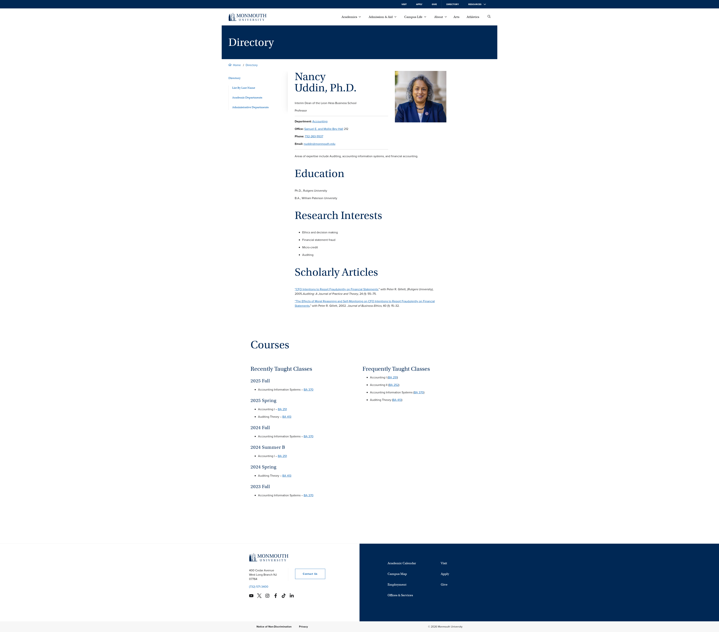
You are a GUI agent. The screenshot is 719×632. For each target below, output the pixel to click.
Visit (404, 4)
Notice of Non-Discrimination (274, 627)
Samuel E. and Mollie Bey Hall (323, 129)
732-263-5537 (314, 136)
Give (434, 4)
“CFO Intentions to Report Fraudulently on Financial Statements (336, 289)
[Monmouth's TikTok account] (283, 595)
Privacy (303, 627)
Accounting (319, 121)
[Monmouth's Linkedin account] (291, 595)
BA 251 (282, 409)
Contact (306, 574)
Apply (419, 4)
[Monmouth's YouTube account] (251, 595)
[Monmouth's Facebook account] (275, 595)
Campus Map (397, 574)
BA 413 (286, 417)
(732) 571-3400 (258, 586)
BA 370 (308, 389)
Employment (397, 584)
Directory (452, 4)
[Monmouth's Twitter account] (259, 595)
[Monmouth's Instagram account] (267, 595)
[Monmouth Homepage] (247, 17)
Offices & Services (400, 595)
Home (237, 65)
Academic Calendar (402, 563)
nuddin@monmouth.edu (319, 144)
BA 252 (394, 385)
